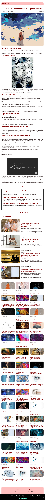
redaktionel (41, 11)
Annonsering (30, 491)
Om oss (30, 492)
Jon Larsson (10, 11)
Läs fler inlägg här (22, 212)
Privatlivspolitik (24, 498)
